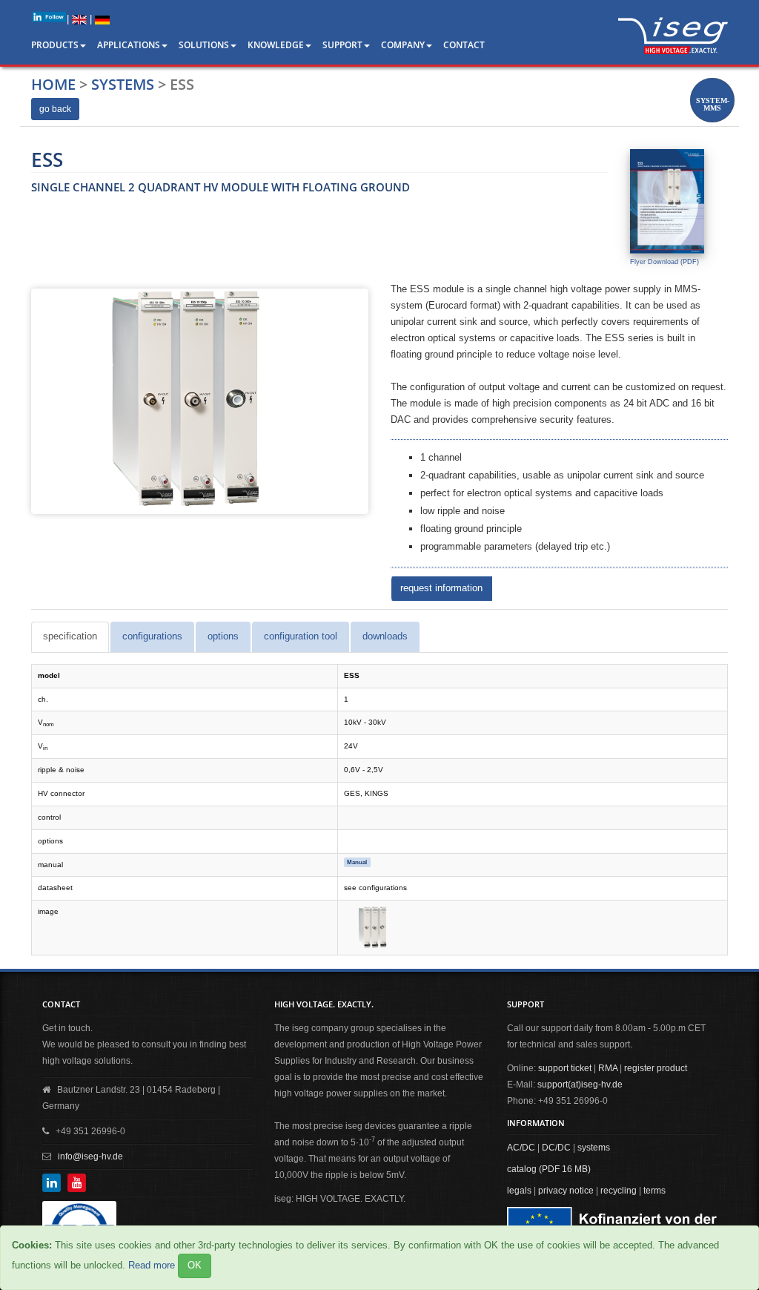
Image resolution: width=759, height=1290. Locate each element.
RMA (607, 1068)
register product (655, 1068)
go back (55, 109)
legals (519, 1190)
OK (195, 1265)
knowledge (276, 45)
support (342, 45)
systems (593, 1147)
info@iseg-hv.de (90, 1156)
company (403, 45)
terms (654, 1190)
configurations (152, 636)
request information (441, 587)
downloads (385, 636)
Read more (151, 1265)
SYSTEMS (122, 84)
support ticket (564, 1068)
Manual (357, 862)
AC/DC (521, 1147)
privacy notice (566, 1190)
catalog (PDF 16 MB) (549, 1169)
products (55, 45)
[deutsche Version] (102, 18)
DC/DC (556, 1147)
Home (53, 84)
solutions (204, 45)
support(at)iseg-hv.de (580, 1084)
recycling (618, 1190)
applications (128, 45)
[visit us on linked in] (49, 16)
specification (70, 636)
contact (464, 45)
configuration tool (300, 636)
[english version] (79, 18)
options (223, 636)
